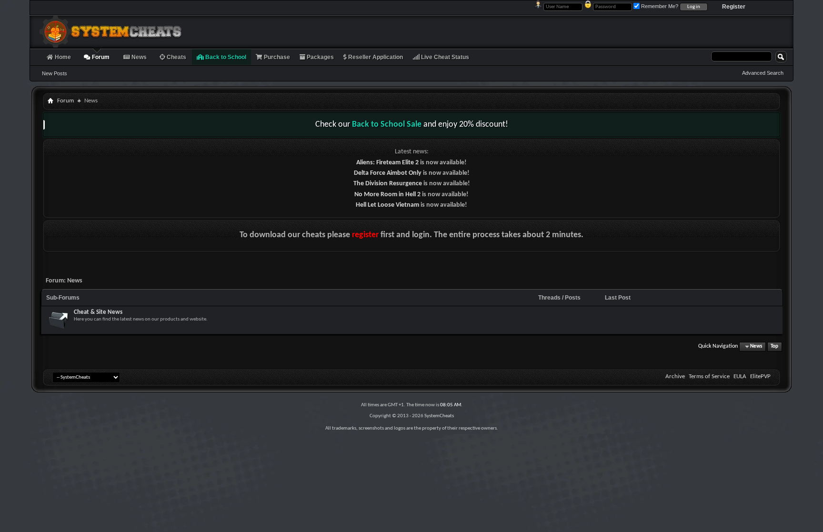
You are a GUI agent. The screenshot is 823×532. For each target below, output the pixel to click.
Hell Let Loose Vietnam (387, 205)
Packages (319, 57)
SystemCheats (439, 416)
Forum (100, 57)
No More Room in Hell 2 (387, 194)
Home (62, 57)
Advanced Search (762, 73)
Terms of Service (709, 376)
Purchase (276, 57)
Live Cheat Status (444, 57)
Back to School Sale (387, 124)
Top (774, 346)
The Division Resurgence (387, 183)
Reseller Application (375, 57)
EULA (739, 376)
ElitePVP (760, 376)
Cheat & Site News (98, 312)
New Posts (54, 73)
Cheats (175, 57)
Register (733, 6)
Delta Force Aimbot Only (388, 173)
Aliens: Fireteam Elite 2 (387, 162)
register (365, 235)
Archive (675, 376)
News (138, 57)
